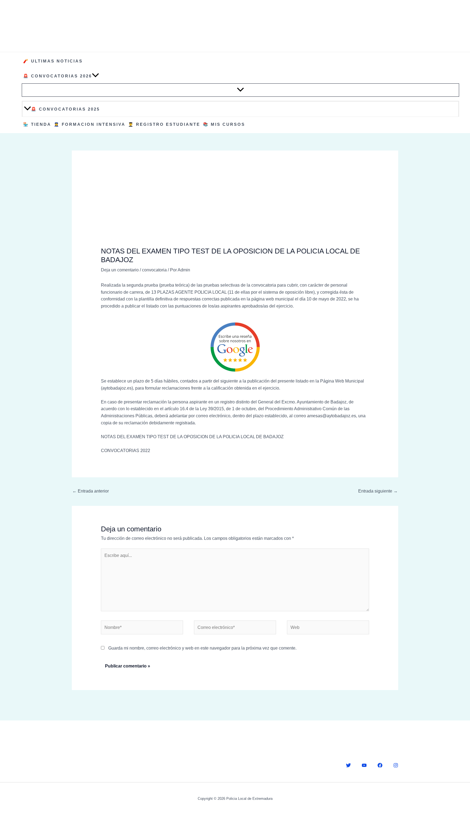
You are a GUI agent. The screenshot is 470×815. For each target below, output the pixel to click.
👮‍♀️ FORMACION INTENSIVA (89, 124)
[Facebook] (380, 765)
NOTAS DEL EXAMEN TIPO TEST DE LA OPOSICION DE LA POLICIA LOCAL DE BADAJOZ (192, 436)
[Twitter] (348, 765)
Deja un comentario (120, 270)
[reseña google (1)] (235, 347)
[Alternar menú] (240, 90)
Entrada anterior (90, 491)
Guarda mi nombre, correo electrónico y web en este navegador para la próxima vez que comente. (202, 648)
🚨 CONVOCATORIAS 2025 (65, 109)
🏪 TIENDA (37, 124)
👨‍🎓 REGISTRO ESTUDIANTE (164, 124)
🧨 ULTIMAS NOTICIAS (53, 61)
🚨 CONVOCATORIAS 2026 (57, 76)
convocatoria (154, 270)
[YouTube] (364, 765)
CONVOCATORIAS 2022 (125, 450)
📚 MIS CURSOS (224, 124)
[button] (95, 76)
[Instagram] (395, 765)
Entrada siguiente (378, 491)
